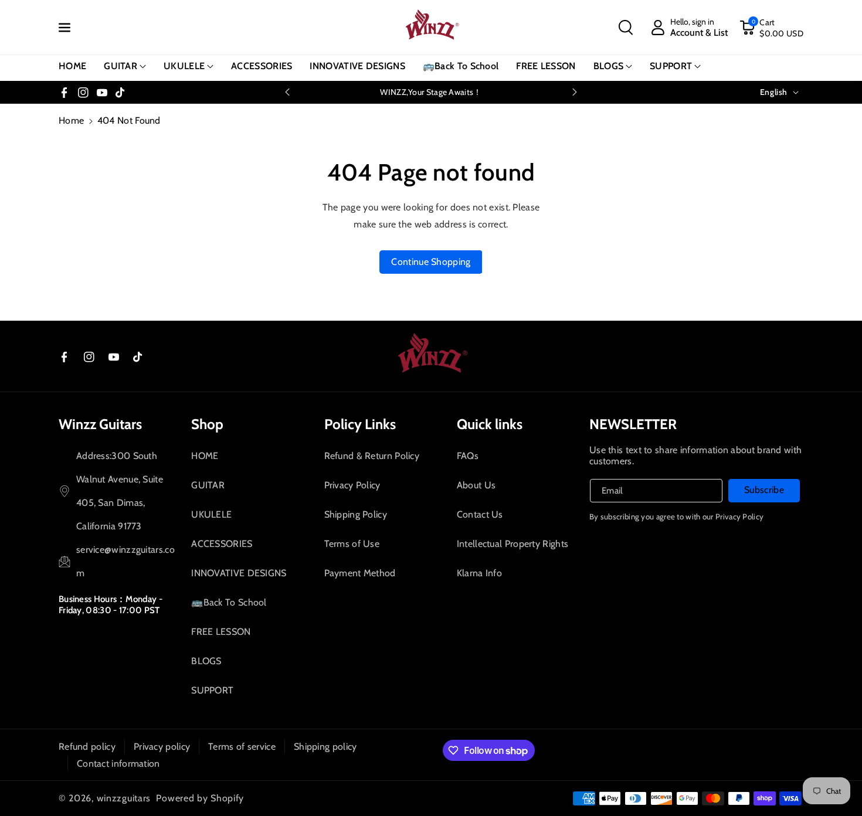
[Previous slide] (287, 92)
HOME (204, 455)
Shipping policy (325, 746)
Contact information (118, 763)
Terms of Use (352, 543)
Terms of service (242, 746)
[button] (626, 27)
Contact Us (480, 514)
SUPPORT (671, 66)
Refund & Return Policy (372, 455)
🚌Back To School (229, 602)
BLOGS (608, 66)
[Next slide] (574, 92)
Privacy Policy (352, 485)
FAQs (467, 455)
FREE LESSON (220, 631)
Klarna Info (479, 573)
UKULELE (184, 66)
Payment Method (360, 573)
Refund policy (87, 746)
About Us (476, 485)
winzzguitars (124, 798)
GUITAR (120, 66)
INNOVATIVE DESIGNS (238, 573)
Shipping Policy (356, 514)
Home (71, 120)
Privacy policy (162, 746)
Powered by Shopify (200, 798)
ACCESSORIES (221, 543)
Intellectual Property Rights (512, 543)
